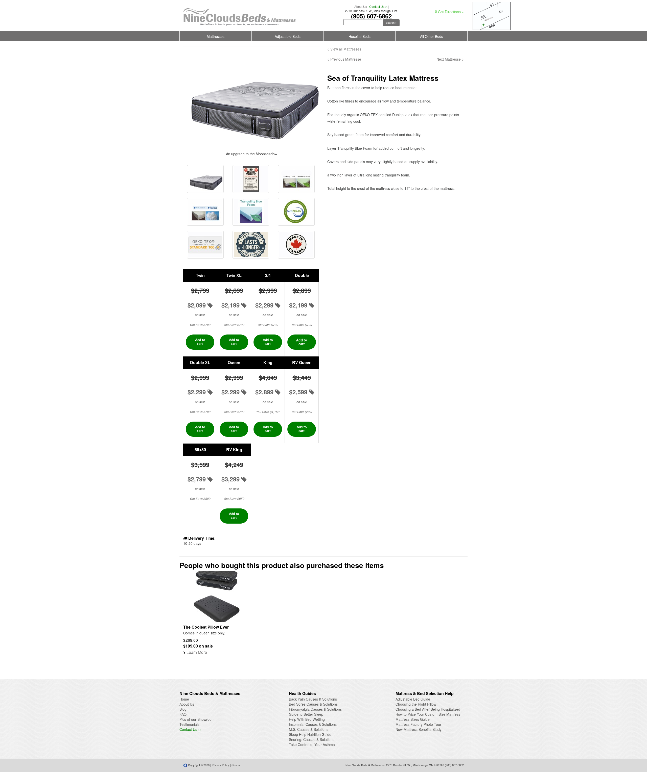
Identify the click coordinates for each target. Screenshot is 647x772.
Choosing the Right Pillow (416, 704)
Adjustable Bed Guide (413, 699)
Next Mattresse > (450, 59)
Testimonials (189, 724)
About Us (360, 6)
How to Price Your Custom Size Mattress (428, 714)
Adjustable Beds (288, 36)
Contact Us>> (378, 6)
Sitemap (236, 765)
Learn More (195, 652)
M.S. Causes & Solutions (308, 729)
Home (184, 699)
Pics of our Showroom (197, 719)
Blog (183, 709)
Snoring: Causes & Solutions (311, 739)
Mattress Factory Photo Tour (418, 724)
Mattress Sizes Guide (413, 719)
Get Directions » (450, 11)
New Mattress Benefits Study (419, 729)
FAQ (183, 714)
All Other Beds (431, 36)
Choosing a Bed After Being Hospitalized (428, 709)
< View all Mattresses (344, 49)
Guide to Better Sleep (306, 714)
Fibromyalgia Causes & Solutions (315, 709)
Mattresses (215, 36)
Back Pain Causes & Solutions (313, 699)
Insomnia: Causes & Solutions (313, 724)
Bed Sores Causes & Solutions (313, 704)
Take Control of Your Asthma (312, 744)
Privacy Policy (220, 765)
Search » (391, 22)
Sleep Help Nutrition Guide (310, 734)
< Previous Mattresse (344, 59)
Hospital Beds (360, 36)
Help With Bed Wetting (307, 719)
